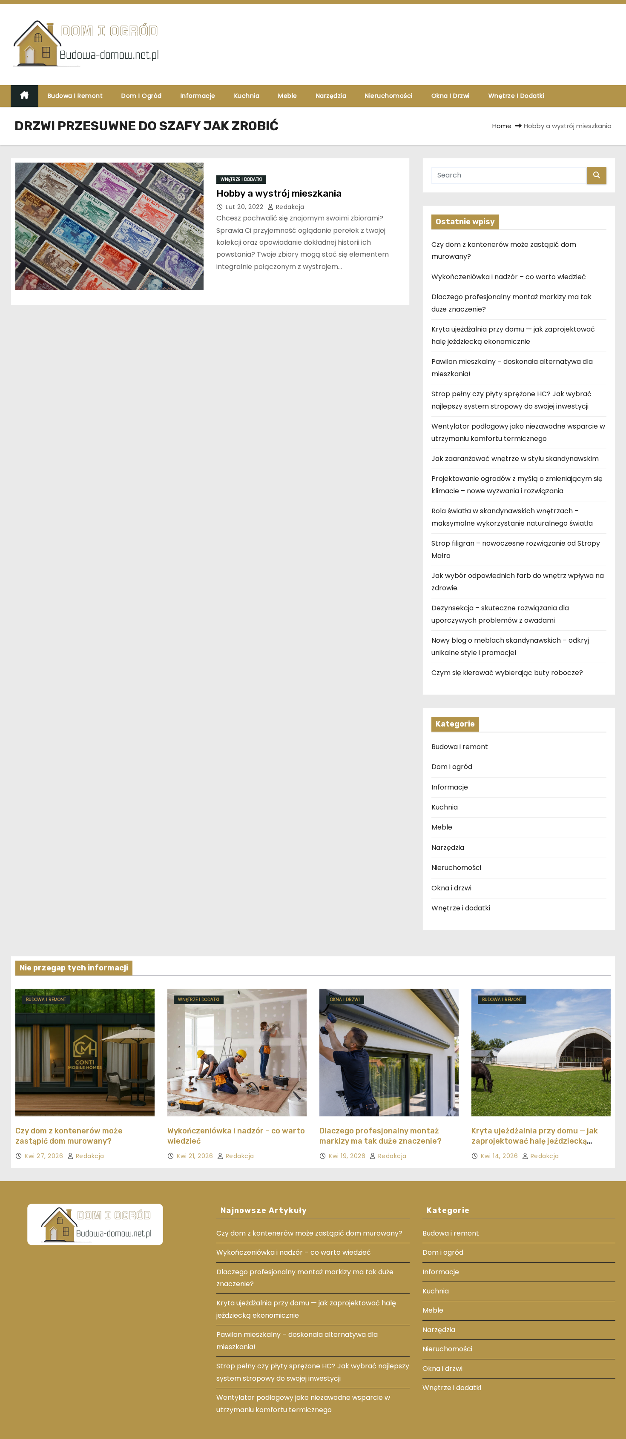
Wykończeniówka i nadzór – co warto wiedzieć (508, 277)
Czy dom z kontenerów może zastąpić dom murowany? (69, 1136)
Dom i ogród (141, 96)
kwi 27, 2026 (45, 1156)
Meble (287, 96)
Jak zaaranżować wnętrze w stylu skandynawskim (515, 458)
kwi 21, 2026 (196, 1156)
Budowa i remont (75, 96)
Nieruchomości (389, 96)
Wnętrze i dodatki (516, 96)
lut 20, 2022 (245, 207)
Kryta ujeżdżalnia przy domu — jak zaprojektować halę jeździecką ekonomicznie (534, 1141)
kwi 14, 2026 (500, 1156)
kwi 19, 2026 (348, 1156)
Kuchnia (247, 96)
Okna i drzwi (450, 96)
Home (501, 125)
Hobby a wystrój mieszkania (279, 193)
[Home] (24, 96)
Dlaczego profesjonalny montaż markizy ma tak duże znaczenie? (380, 1136)
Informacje (198, 96)
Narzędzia (331, 96)
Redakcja (289, 207)
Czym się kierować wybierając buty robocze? (507, 673)
